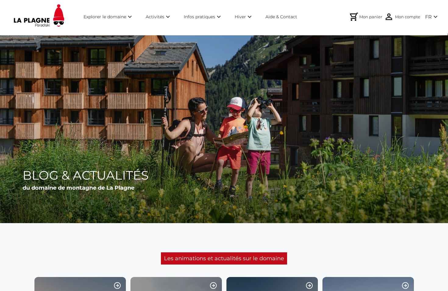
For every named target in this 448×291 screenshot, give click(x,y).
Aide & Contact (281, 16)
